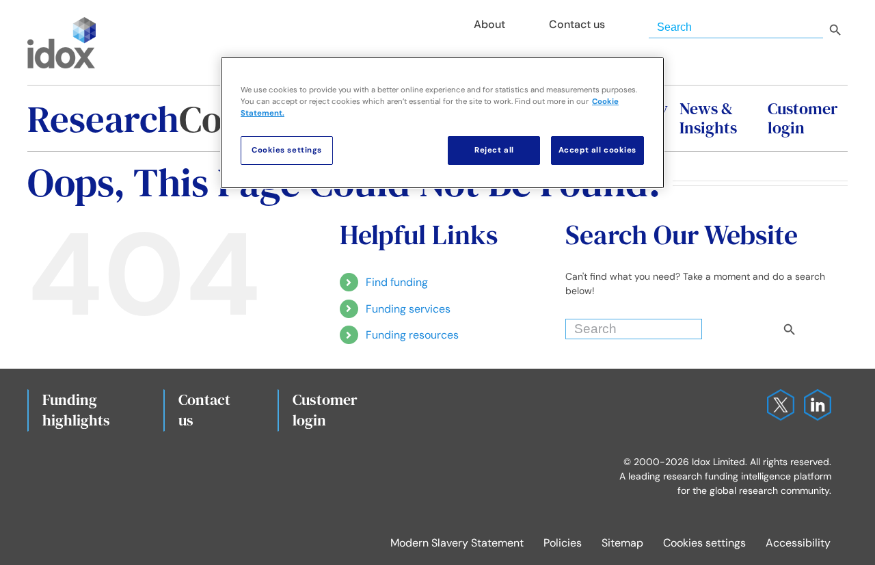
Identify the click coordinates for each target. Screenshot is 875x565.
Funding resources (412, 335)
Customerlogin (325, 409)
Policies (562, 543)
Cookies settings (704, 542)
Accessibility (798, 543)
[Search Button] (812, 325)
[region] (442, 123)
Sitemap (622, 543)
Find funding (397, 282)
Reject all (494, 150)
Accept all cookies (597, 150)
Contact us (204, 409)
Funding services (408, 309)
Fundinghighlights (76, 409)
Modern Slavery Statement (457, 543)
